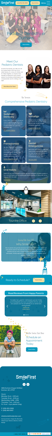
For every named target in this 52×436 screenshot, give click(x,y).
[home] (9, 3)
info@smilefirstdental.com (11, 416)
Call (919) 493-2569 (22, 3)
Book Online (35, 3)
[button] (46, 3)
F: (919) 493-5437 (7, 410)
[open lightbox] (26, 207)
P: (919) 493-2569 (7, 408)
